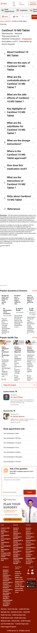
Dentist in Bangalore (6, 570)
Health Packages (26, 621)
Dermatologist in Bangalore (8, 590)
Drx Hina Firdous (16, 397)
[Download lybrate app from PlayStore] (31, 583)
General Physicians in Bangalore (7, 575)
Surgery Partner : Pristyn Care (20, 582)
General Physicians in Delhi (5, 531)
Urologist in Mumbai (16, 555)
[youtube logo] (32, 574)
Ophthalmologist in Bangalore (7, 601)
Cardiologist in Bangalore (7, 579)
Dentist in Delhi (5, 528)
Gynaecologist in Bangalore (8, 583)
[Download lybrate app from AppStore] (31, 587)
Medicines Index (5, 621)
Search (34, 16)
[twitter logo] (32, 571)
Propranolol (27, 39)
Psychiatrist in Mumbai (17, 544)
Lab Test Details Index (7, 624)
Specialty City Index (16, 612)
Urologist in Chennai (29, 555)
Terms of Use (19, 579)
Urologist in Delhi (6, 553)
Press (16, 592)
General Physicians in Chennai (30, 533)
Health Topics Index (20, 618)
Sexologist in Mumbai (17, 562)
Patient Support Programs (8, 626)
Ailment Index (16, 621)
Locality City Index (24, 609)
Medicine (8, 21)
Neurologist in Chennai (30, 552)
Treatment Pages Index (22, 624)
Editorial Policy (19, 590)
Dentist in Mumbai (16, 529)
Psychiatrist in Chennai (30, 544)
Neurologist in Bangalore (7, 594)
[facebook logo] (28, 571)
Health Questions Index (19, 615)
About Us (17, 571)
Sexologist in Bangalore (6, 604)
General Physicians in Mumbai (17, 533)
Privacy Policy (19, 588)
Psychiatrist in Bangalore (7, 586)
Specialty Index (5, 612)
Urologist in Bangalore (6, 597)
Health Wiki (26, 612)
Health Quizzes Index (7, 618)
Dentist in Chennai (28, 529)
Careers (17, 575)
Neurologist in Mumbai (17, 552)
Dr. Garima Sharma (17, 416)
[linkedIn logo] (28, 574)
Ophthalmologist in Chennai (30, 559)
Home (2, 21)
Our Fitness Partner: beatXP (19, 585)
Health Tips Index (6, 615)
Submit (29, 492)
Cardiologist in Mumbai (17, 537)
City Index (4, 609)
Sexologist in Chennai (29, 562)
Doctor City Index (13, 609)
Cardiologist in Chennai (30, 537)
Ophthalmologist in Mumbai (18, 559)
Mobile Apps (18, 577)
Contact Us (18, 573)
